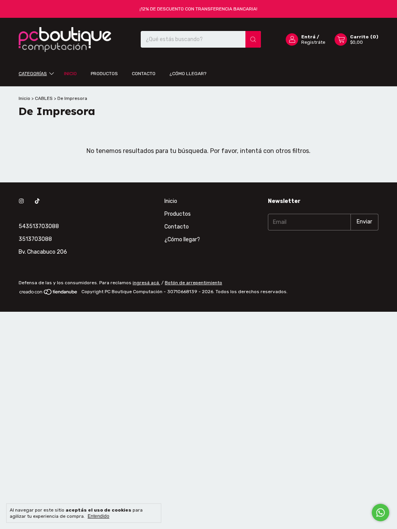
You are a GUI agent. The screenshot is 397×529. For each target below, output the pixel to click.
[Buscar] (253, 39)
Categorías (33, 73)
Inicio (70, 73)
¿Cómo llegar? (187, 73)
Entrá (308, 37)
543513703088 (39, 226)
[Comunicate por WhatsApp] (380, 512)
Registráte (313, 42)
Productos (104, 73)
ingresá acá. (146, 282)
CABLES (44, 98)
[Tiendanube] (49, 293)
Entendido (98, 516)
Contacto (143, 73)
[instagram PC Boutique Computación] (21, 201)
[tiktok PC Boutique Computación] (37, 201)
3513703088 (35, 239)
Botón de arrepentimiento (193, 282)
